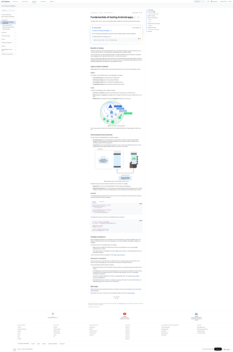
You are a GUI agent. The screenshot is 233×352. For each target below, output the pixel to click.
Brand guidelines (29, 349)
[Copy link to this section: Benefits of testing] (104, 48)
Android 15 (127, 331)
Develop (34, 1)
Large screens (92, 327)
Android (19, 327)
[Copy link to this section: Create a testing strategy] (111, 30)
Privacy (55, 334)
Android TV (91, 334)
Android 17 (127, 327)
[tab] (94, 201)
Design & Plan (24, 1)
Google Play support (201, 331)
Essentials (15, 1)
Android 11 (127, 338)
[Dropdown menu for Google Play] (47, 1)
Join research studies (201, 333)
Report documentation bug (202, 329)
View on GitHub (136, 27)
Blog (53, 1)
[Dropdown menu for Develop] (37, 1)
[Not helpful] (141, 13)
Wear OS (91, 329)
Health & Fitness (57, 331)
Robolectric (128, 186)
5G (54, 336)
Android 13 (127, 334)
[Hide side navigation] (14, 350)
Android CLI (106, 36)
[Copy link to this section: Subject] (96, 73)
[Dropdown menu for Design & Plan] (29, 1)
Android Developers (94, 12)
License (23, 349)
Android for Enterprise (22, 329)
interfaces (119, 280)
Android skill (104, 33)
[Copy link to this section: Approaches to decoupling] (107, 258)
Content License (122, 303)
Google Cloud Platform (52, 343)
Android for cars (92, 333)
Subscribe (218, 349)
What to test (132, 289)
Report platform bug (201, 327)
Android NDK (163, 334)
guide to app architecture (119, 255)
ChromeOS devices (93, 331)
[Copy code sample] (140, 38)
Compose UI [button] (101, 201)
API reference (164, 331)
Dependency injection (97, 281)
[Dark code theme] (138, 38)
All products (62, 343)
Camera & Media (57, 333)
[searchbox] (8, 10)
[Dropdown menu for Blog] (55, 1)
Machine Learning (57, 329)
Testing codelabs (131, 293)
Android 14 (127, 333)
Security (19, 331)
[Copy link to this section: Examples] (97, 193)
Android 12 (127, 336)
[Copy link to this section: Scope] (95, 88)
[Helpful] (140, 13)
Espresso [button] (94, 201)
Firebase (44, 343)
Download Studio (164, 333)
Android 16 (127, 329)
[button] (7, 20)
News (19, 334)
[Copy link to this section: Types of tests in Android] (109, 66)
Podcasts (19, 338)
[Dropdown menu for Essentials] (18, 1)
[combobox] (200, 1)
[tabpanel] (116, 208)
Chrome (38, 343)
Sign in (230, 1)
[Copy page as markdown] (138, 17)
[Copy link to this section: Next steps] (99, 286)
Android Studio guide (165, 327)
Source (19, 333)
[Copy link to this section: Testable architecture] (107, 237)
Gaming (55, 327)
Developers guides (164, 329)
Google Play (43, 1)
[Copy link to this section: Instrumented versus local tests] (113, 135)
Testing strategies (95, 290)
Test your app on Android (8, 6)
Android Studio (223, 1)
